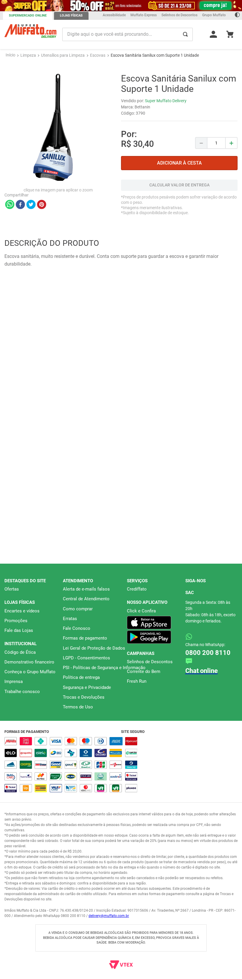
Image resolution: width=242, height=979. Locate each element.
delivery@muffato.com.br (109, 916)
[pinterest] (41, 156)
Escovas (97, 6)
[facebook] (20, 156)
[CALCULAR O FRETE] (179, 168)
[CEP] (179, 140)
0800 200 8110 (207, 652)
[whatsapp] (9, 156)
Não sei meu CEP (136, 155)
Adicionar (43, 421)
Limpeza (28, 6)
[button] (118, 436)
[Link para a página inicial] (10, 6)
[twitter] (31, 156)
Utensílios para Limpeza (63, 6)
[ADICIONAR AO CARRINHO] (179, 114)
